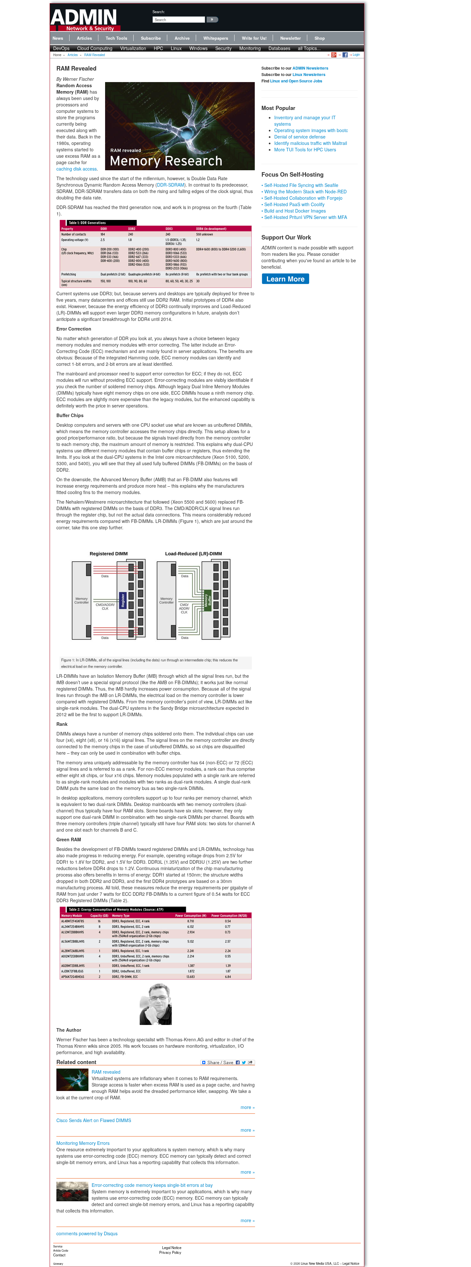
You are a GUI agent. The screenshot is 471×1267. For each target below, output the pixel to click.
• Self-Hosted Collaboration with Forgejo (302, 198)
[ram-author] (155, 1003)
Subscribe (151, 38)
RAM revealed (106, 1072)
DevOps (61, 48)
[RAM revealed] (72, 1079)
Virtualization (133, 48)
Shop (320, 38)
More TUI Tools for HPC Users (305, 149)
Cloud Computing (94, 48)
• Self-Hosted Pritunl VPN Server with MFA (304, 217)
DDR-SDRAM (170, 184)
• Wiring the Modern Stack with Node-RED (304, 191)
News (58, 38)
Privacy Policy (170, 1252)
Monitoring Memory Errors (83, 1143)
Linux (176, 48)
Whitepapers (215, 38)
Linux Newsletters (309, 74)
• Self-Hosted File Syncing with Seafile (299, 185)
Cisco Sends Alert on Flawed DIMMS (93, 1120)
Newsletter (290, 38)
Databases (279, 48)
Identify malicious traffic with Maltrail (310, 143)
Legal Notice (171, 1247)
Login (356, 54)
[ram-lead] (180, 126)
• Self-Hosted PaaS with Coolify (293, 204)
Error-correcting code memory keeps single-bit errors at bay (152, 1185)
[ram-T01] (155, 254)
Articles (84, 38)
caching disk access (76, 168)
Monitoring (250, 48)
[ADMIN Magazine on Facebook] (345, 54)
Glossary (58, 1263)
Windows (198, 48)
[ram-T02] (155, 943)
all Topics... (309, 48)
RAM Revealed (94, 55)
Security (223, 48)
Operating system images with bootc (311, 130)
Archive (182, 38)
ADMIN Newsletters (310, 68)
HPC (158, 48)
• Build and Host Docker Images (293, 210)
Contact (59, 1254)
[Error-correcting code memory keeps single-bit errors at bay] (72, 1190)
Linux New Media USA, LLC (320, 1263)
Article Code (60, 1250)
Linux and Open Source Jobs (296, 81)
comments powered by (87, 1233)
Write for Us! (254, 38)
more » (248, 1107)
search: (159, 11)
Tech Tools (116, 38)
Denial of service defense (300, 136)
